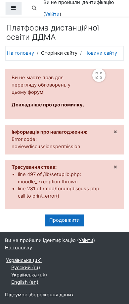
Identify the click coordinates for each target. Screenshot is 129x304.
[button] (34, 8)
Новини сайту (100, 53)
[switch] (99, 75)
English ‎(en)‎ (24, 282)
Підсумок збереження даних (39, 295)
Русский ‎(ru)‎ (25, 268)
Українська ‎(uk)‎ (24, 260)
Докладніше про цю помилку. (48, 105)
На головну (20, 53)
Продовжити (64, 220)
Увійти (52, 14)
